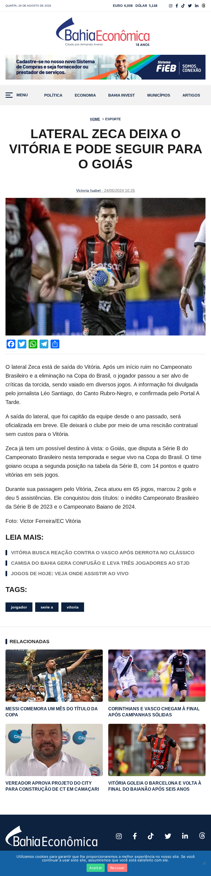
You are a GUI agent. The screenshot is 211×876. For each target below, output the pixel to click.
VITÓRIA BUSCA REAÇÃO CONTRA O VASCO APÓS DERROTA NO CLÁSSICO (103, 552)
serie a (47, 607)
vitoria (73, 607)
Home (95, 119)
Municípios (158, 95)
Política (53, 95)
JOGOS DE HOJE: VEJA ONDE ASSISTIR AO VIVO (70, 573)
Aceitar (95, 868)
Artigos (191, 95)
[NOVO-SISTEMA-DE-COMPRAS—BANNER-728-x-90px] (105, 67)
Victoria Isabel (88, 190)
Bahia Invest (121, 95)
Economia (85, 95)
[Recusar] (204, 863)
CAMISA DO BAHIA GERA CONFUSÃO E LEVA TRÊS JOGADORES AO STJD (100, 563)
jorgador (19, 607)
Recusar (117, 868)
